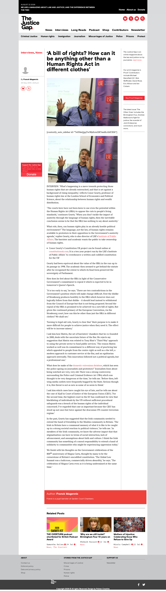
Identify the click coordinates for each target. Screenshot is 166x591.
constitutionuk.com (58, 251)
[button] (142, 18)
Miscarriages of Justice (101, 36)
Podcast (94, 30)
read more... (137, 60)
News (48, 30)
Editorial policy (27, 566)
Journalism (79, 36)
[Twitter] (143, 584)
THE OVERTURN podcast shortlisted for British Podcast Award (62, 537)
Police (119, 36)
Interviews (61, 30)
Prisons (130, 36)
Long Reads (78, 30)
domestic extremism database (87, 365)
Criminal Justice (29, 36)
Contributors (120, 30)
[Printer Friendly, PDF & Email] (48, 486)
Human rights (48, 36)
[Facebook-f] (138, 584)
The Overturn (60, 547)
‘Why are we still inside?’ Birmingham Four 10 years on (95, 535)
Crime (66, 566)
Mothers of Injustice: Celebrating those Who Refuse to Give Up (126, 537)
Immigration (64, 36)
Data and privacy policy (30, 569)
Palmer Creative (103, 589)
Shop (105, 30)
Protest (141, 36)
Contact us (25, 563)
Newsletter (138, 30)
